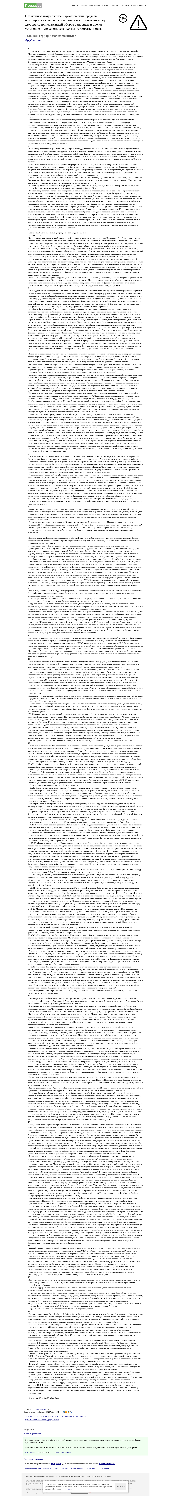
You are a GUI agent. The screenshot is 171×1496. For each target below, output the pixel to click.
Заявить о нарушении (77, 1416)
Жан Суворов (30, 1452)
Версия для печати (46, 1416)
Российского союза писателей (79, 1493)
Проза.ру (107, 1476)
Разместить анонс (61, 1416)
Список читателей (31, 1416)
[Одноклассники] (66, 1412)
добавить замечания (34, 1459)
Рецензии (98, 5)
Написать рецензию (32, 1433)
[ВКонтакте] (63, 1412)
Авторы (75, 5)
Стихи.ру (98, 1476)
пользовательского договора (118, 1480)
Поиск (106, 5)
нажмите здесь (66, 1489)
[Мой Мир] (68, 1412)
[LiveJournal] (71, 1412)
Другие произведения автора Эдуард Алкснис (41, 1420)
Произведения (86, 5)
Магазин (114, 5)
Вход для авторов (138, 5)
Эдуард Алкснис (33, 40)
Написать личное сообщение (55, 1468)
